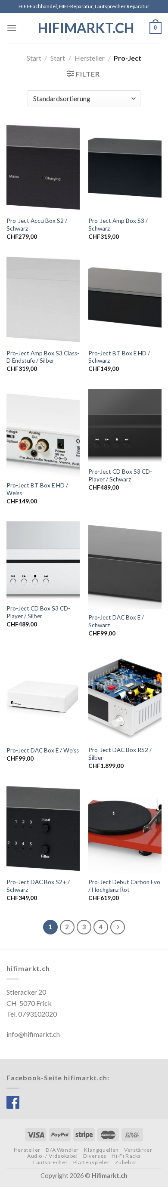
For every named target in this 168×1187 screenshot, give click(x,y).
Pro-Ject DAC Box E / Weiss (42, 750)
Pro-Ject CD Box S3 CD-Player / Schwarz (120, 475)
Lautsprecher (50, 1162)
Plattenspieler (91, 1162)
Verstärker (138, 1150)
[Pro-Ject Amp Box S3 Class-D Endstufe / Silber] (43, 300)
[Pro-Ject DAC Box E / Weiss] (43, 697)
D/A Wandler (62, 1150)
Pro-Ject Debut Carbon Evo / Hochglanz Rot (124, 886)
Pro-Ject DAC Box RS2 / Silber (120, 753)
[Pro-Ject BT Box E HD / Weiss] (43, 433)
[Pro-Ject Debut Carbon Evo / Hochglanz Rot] (125, 829)
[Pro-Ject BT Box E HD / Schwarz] (125, 300)
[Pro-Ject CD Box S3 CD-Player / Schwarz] (125, 426)
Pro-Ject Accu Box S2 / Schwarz (36, 224)
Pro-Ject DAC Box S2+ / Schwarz (38, 886)
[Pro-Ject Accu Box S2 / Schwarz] (43, 168)
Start (34, 58)
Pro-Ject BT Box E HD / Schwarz (119, 357)
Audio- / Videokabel (52, 1156)
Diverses (94, 1156)
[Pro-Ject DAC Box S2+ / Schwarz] (43, 829)
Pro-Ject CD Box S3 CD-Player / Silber (38, 612)
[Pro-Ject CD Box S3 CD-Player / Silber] (43, 560)
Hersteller (90, 58)
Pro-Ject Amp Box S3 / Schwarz (118, 224)
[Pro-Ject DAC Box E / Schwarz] (125, 565)
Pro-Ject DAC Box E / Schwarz (116, 621)
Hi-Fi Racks (126, 1156)
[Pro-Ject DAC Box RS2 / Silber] (125, 697)
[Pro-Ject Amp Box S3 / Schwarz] (125, 168)
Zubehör (126, 1162)
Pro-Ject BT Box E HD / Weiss (37, 489)
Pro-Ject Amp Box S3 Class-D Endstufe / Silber (42, 357)
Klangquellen (101, 1150)
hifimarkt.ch (84, 28)
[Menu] (11, 27)
